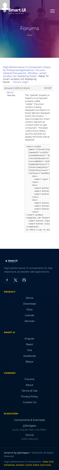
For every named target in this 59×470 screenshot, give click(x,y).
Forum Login (20, 82)
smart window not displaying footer (25, 75)
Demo (29, 297)
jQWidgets (29, 425)
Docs (29, 309)
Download (29, 303)
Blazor (29, 361)
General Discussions (14, 73)
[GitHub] (24, 280)
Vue (29, 350)
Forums (40, 70)
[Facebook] (7, 280)
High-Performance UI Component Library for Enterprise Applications (27, 69)
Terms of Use (29, 390)
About (29, 384)
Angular (29, 338)
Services (29, 321)
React (29, 344)
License (29, 315)
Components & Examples (29, 419)
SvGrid (30, 434)
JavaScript (29, 355)
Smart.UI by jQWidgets (16, 452)
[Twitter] (15, 280)
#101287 (48, 88)
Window (33, 73)
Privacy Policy (29, 396)
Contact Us (29, 402)
